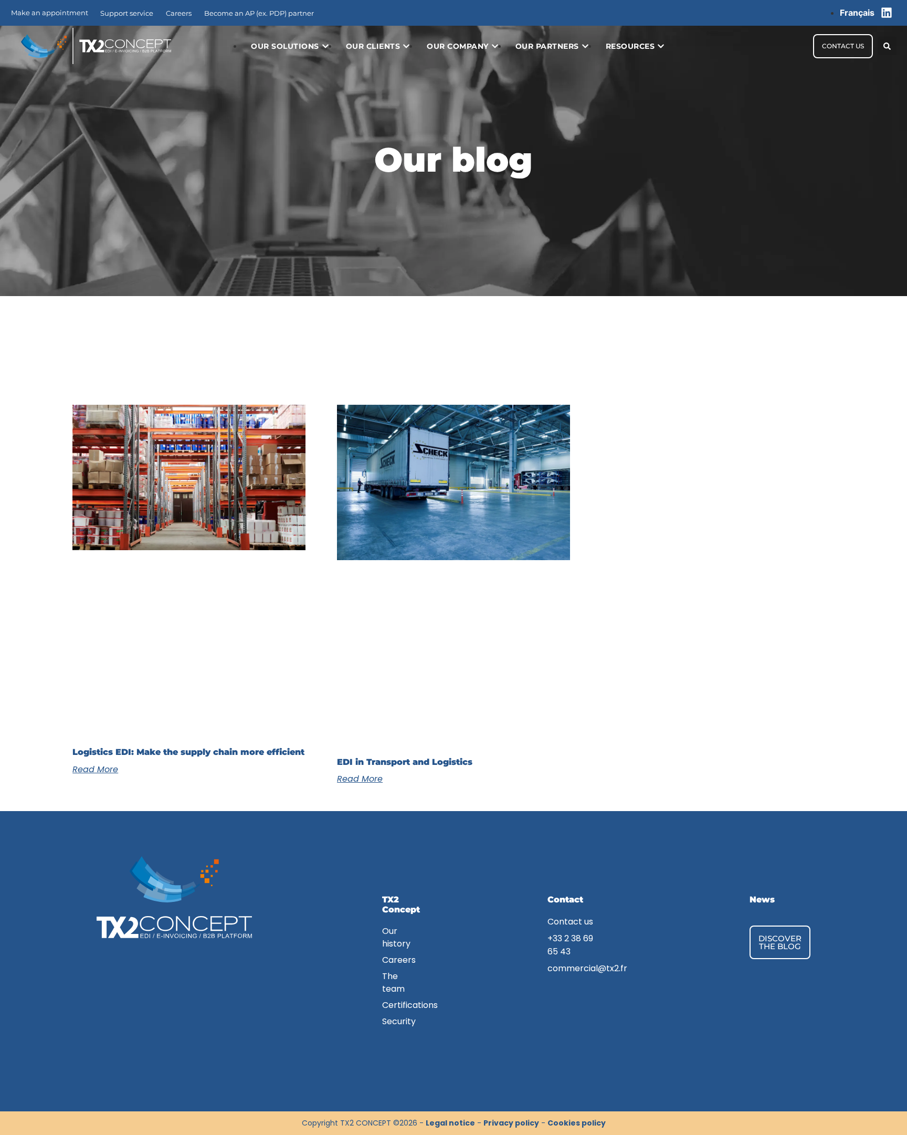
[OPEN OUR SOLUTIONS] (325, 46)
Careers (179, 13)
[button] (887, 46)
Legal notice (450, 1123)
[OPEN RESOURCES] (661, 46)
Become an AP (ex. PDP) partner (259, 13)
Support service (126, 13)
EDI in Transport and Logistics (404, 762)
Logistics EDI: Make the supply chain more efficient (188, 752)
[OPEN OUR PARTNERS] (585, 46)
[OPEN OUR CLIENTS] (406, 46)
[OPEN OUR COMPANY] (495, 46)
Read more (95, 769)
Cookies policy (576, 1123)
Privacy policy (511, 1123)
